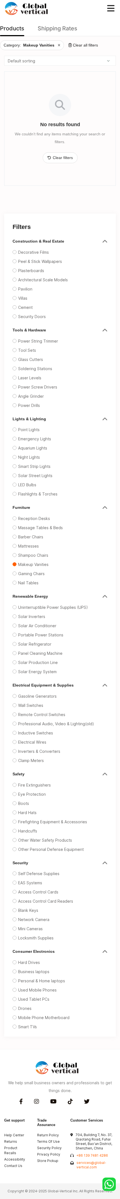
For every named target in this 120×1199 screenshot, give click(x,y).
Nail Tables (28, 582)
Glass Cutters (30, 359)
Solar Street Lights (35, 475)
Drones (25, 1008)
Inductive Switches (35, 733)
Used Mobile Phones (37, 990)
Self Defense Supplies (38, 873)
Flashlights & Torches (37, 494)
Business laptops (33, 971)
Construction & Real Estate (38, 241)
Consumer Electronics (34, 951)
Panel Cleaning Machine (40, 653)
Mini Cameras (30, 928)
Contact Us (13, 1166)
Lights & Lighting (29, 419)
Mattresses (28, 546)
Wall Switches (30, 705)
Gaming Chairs (31, 573)
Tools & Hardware (29, 330)
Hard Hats (27, 812)
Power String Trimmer (38, 341)
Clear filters (63, 157)
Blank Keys (28, 910)
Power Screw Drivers (37, 387)
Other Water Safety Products (45, 840)
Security (20, 863)
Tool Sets (27, 350)
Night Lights (29, 457)
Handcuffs (27, 831)
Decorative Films (33, 252)
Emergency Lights (34, 438)
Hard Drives (29, 962)
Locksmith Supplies (36, 938)
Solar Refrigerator (34, 644)
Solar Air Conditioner (37, 625)
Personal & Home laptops (41, 980)
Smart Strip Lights (34, 466)
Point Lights (29, 429)
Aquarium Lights (32, 448)
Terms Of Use (48, 1141)
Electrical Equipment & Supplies (43, 685)
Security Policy (49, 1148)
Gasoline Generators (37, 696)
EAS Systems (30, 882)
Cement (25, 307)
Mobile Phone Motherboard (43, 1017)
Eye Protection (32, 794)
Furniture (21, 507)
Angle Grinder (31, 396)
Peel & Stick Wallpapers (40, 261)
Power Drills (29, 405)
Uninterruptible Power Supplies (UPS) (53, 607)
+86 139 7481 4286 (92, 1155)
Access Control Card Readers (45, 901)
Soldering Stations (35, 368)
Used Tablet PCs (33, 999)
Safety (19, 774)
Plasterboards (31, 270)
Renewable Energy (30, 596)
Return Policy (48, 1135)
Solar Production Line (38, 662)
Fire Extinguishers (34, 785)
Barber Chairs (30, 536)
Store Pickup (47, 1161)
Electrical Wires (32, 742)
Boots (23, 803)
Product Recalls (10, 1150)
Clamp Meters (31, 760)
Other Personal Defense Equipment (51, 849)
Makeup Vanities (33, 564)
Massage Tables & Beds (40, 527)
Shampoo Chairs (33, 555)
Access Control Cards (38, 892)
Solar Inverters (31, 616)
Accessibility (14, 1159)
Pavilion (25, 289)
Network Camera (33, 919)
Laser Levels (29, 377)
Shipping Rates (57, 28)
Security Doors (32, 316)
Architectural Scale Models (43, 279)
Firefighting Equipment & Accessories (52, 821)
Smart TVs (27, 1026)
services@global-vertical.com (91, 1165)
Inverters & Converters (39, 751)
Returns (10, 1141)
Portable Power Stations (40, 635)
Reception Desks (34, 518)
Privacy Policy (48, 1154)
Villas (22, 298)
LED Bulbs (27, 484)
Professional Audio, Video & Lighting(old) (56, 723)
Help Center (14, 1135)
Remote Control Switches (41, 714)
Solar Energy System (37, 671)
